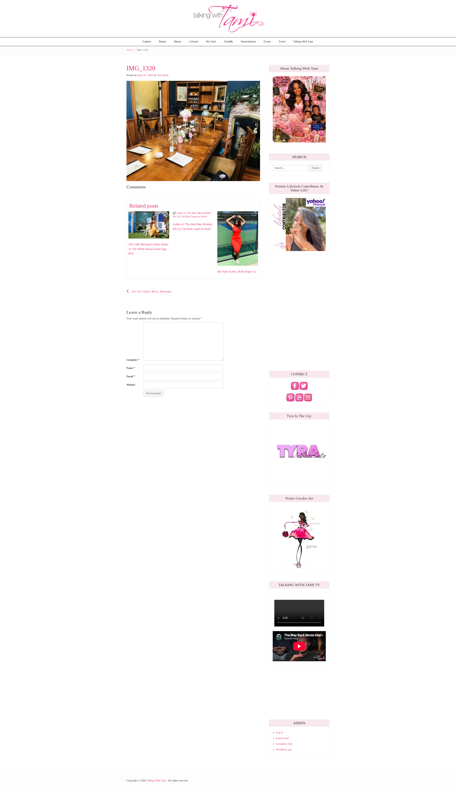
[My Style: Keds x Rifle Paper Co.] (237, 238)
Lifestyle (194, 41)
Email (130, 376)
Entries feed (282, 738)
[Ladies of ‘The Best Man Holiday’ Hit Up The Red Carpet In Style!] (193, 214)
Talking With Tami (303, 41)
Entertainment (248, 41)
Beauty (162, 41)
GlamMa (228, 41)
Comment (133, 360)
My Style (211, 41)
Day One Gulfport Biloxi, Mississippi (151, 291)
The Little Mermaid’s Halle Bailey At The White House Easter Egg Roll (148, 249)
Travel (282, 41)
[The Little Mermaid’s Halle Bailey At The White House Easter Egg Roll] (148, 224)
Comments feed (284, 744)
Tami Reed (163, 75)
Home (130, 50)
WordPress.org (283, 749)
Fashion (147, 41)
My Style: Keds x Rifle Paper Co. (237, 271)
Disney (177, 41)
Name (130, 368)
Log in (279, 732)
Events (267, 41)
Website (130, 384)
